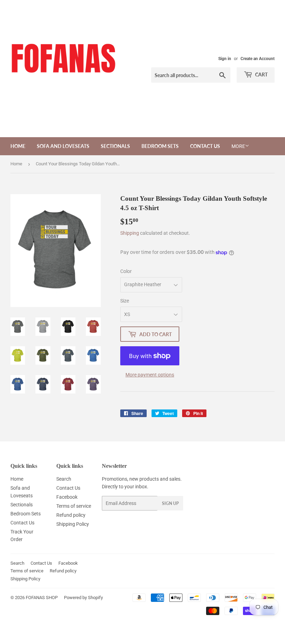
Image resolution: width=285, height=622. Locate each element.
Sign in (224, 58)
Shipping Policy (72, 524)
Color (126, 271)
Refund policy (71, 515)
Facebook (67, 497)
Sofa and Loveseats (63, 146)
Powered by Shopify (83, 597)
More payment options (149, 375)
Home (17, 146)
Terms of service (73, 506)
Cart (261, 74)
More (238, 146)
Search (63, 479)
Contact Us (205, 146)
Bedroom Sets (160, 146)
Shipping (129, 233)
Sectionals (115, 146)
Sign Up (170, 503)
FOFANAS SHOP (42, 597)
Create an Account (258, 58)
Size (124, 301)
